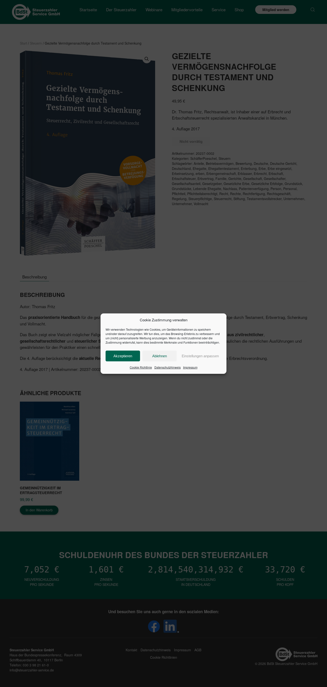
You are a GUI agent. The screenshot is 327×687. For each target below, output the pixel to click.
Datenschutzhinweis (167, 367)
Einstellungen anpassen (200, 356)
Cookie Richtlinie (141, 367)
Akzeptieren (122, 356)
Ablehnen (159, 356)
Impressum (190, 367)
